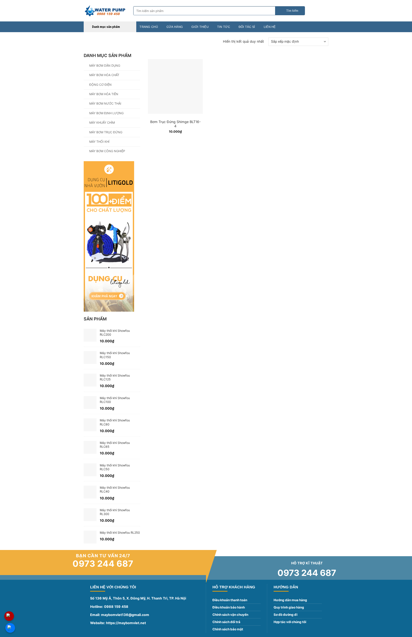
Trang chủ (148, 27)
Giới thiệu (200, 27)
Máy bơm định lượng (106, 113)
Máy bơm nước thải (105, 103)
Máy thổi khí (99, 141)
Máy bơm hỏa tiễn (103, 94)
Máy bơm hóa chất (104, 75)
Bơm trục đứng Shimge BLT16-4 (175, 124)
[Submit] (290, 10)
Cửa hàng (175, 27)
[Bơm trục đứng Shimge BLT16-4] (175, 84)
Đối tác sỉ (247, 27)
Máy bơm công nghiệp (107, 151)
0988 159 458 (116, 606)
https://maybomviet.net (125, 623)
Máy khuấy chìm (102, 122)
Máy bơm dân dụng (104, 65)
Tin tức (223, 27)
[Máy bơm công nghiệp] (105, 10)
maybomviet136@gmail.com (125, 615)
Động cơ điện (100, 84)
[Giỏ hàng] (326, 10)
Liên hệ (270, 27)
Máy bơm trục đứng (105, 132)
